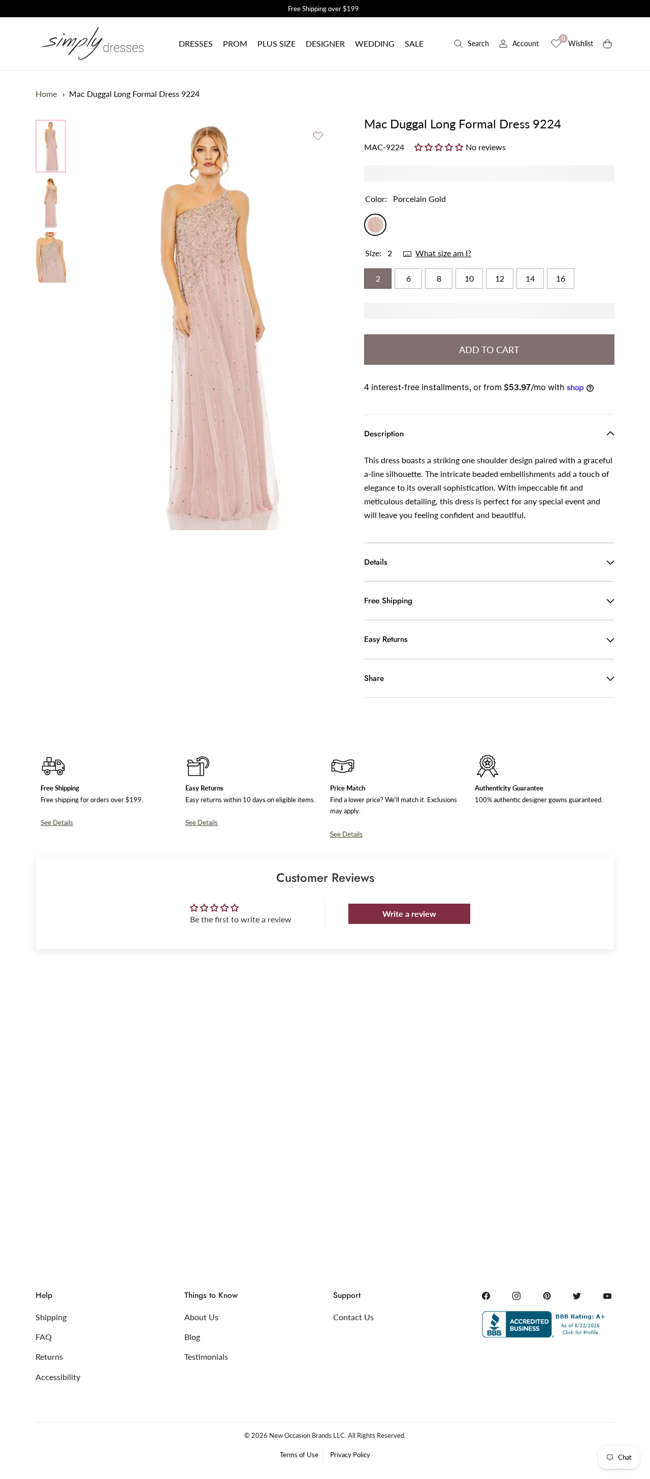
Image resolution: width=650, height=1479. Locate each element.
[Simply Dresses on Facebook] (486, 1296)
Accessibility (58, 1377)
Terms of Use (299, 1455)
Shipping (51, 1317)
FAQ (44, 1337)
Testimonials (206, 1356)
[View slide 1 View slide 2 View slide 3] (211, 322)
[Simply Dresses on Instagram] (516, 1296)
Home (46, 93)
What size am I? (443, 253)
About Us (201, 1317)
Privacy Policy (350, 1455)
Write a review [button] (409, 913)
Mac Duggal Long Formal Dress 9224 (134, 93)
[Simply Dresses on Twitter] (577, 1296)
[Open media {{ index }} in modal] (211, 323)
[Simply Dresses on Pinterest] (547, 1296)
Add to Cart (489, 349)
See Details (57, 822)
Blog (192, 1337)
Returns (49, 1356)
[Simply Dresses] (91, 43)
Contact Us (353, 1317)
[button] (196, 43)
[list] (51, 201)
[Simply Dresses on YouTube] (607, 1296)
